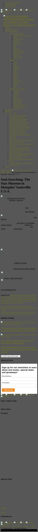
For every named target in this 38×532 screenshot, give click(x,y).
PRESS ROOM (10, 4)
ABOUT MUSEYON (12, 2)
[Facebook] (10, 10)
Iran (15, 47)
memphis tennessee (23, 299)
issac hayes (6, 299)
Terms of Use (5, 526)
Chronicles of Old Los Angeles (19, 127)
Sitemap (25, 526)
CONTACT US (10, 6)
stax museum (31, 301)
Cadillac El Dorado (20, 263)
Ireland (16, 70)
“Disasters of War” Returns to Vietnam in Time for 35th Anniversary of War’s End (19, 329)
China (16, 37)
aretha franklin (9, 297)
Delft (15, 64)
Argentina (17, 91)
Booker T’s (28, 225)
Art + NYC (13, 113)
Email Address (6, 376)
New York (17, 100)
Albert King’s (18, 229)
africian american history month (20, 295)
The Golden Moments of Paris (19, 150)
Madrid (16, 73)
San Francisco (18, 104)
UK (15, 87)
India (15, 45)
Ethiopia (16, 41)
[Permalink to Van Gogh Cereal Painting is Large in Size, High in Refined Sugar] (19, 336)
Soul (26, 208)
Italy (15, 72)
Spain (15, 83)
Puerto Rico (17, 102)
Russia (16, 79)
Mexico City (18, 98)
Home (3, 172)
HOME (7, 28)
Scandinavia (18, 81)
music (3, 301)
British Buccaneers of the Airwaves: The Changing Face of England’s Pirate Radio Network (19, 349)
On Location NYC (15, 157)
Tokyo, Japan (18, 56)
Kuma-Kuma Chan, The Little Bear (21, 153)
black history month (20, 297)
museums (33, 299)
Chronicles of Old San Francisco (20, 134)
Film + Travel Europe (16, 142)
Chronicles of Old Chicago (18, 121)
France (16, 66)
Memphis (13, 299)
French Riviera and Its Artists (19, 148)
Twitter (3, 508)
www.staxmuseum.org (8, 290)
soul (25, 301)
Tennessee (12, 303)
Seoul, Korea (18, 51)
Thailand (16, 54)
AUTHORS (9, 110)
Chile (15, 96)
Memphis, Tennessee (16, 200)
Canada (16, 93)
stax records (5, 303)
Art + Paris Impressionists (17, 115)
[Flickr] (23, 10)
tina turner (19, 303)
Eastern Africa (18, 39)
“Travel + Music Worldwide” (13, 278)
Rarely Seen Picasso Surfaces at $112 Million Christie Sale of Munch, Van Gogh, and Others (18, 313)
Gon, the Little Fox (15, 152)
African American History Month (24, 269)
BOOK (7, 112)
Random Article (6, 170)
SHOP (7, 167)
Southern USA (18, 108)
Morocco (17, 49)
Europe (11, 60)
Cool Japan (13, 138)
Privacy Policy (16, 526)
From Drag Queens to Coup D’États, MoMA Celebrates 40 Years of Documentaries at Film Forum (19, 308)
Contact (33, 526)
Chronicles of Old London (18, 125)
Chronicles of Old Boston (17, 119)
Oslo (15, 75)
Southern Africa (19, 53)
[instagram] (5, 12)
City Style (12, 136)
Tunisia (16, 58)
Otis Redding (30, 223)
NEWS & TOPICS (11, 30)
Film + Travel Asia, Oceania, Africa (21, 140)
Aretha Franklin (6, 225)
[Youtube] (30, 10)
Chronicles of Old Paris (17, 131)
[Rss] (3, 10)
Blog (8, 172)
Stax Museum (29, 212)
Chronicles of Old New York (18, 129)
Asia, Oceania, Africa (16, 33)
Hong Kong (18, 43)
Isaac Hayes (21, 223)
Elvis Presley (21, 198)
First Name (5, 382)
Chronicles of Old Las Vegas (18, 123)
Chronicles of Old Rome (17, 133)
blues (29, 297)
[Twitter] (17, 10)
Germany (17, 68)
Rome (16, 77)
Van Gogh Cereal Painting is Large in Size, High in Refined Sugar (17, 341)
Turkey (16, 85)
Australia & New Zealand (22, 35)
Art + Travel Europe (16, 117)
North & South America (17, 89)
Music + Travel (10, 301)
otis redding (20, 301)
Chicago (16, 94)
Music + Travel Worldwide (18, 155)
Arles (15, 62)
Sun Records (11, 198)
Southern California (20, 106)
